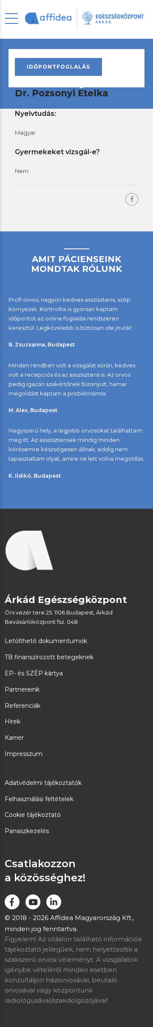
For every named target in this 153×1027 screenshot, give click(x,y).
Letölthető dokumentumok (46, 641)
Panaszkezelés (27, 831)
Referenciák (22, 706)
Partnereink (22, 689)
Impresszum (23, 754)
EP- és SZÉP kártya (34, 673)
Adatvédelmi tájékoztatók (43, 783)
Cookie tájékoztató (33, 815)
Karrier (14, 737)
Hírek (12, 721)
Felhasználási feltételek (39, 799)
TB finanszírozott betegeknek (49, 657)
